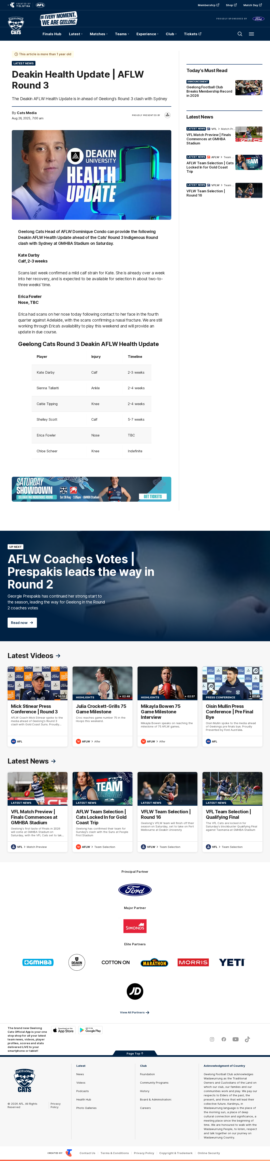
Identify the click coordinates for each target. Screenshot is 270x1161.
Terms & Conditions (114, 1153)
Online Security (209, 1153)
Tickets (190, 34)
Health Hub (83, 1099)
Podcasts (82, 1091)
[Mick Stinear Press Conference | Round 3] (38, 707)
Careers (145, 1108)
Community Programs (154, 1082)
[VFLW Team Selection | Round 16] (224, 191)
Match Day (250, 5)
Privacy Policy (56, 1105)
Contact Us (87, 1153)
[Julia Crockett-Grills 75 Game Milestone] (102, 707)
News (80, 1074)
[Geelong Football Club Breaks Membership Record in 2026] (224, 90)
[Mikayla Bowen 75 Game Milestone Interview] (167, 707)
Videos (80, 1082)
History (144, 1091)
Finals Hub (52, 34)
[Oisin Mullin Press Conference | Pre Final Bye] (232, 707)
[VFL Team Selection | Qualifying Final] (232, 812)
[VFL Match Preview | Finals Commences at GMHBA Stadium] (224, 137)
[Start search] (240, 34)
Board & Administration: (156, 1099)
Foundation (147, 1074)
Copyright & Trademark (176, 1153)
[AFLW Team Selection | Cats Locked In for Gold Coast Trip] (224, 165)
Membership (206, 5)
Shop (229, 5)
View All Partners (132, 1012)
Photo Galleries (86, 1108)
